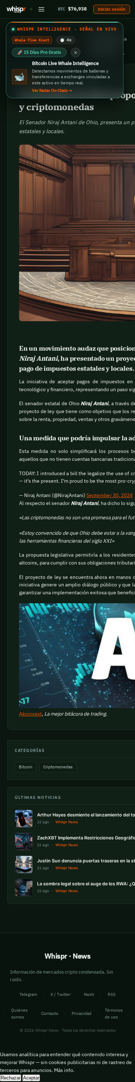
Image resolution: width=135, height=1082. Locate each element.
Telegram (28, 994)
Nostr (89, 994)
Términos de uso (114, 1013)
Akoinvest (30, 714)
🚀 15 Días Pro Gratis (39, 52)
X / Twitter (60, 994)
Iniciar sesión (111, 9)
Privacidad (81, 1013)
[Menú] (41, 9)
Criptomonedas (58, 766)
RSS (112, 994)
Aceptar (31, 1078)
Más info (63, 1070)
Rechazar (11, 1078)
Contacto (49, 1013)
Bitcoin (25, 766)
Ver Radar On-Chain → (52, 90)
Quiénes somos (19, 1013)
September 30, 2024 (109, 495)
